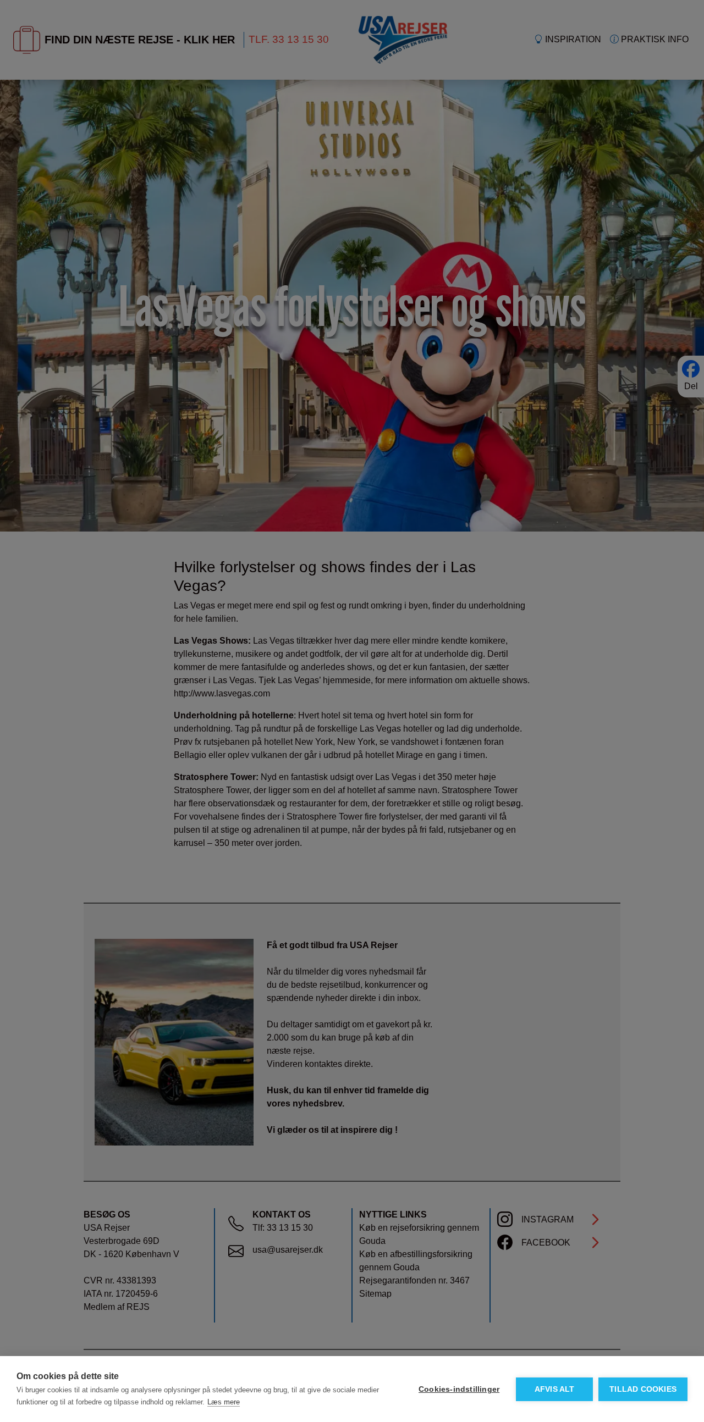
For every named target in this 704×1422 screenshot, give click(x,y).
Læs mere (223, 1402)
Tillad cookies (642, 1389)
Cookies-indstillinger (459, 1389)
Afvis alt (555, 1389)
